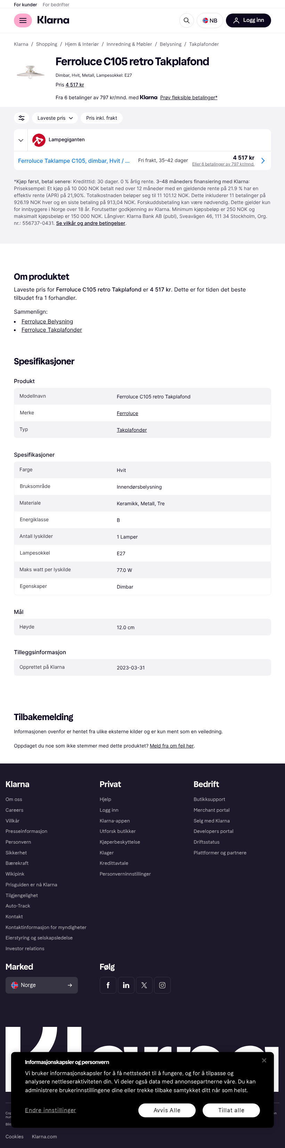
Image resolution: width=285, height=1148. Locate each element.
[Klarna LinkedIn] (126, 985)
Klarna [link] (21, 44)
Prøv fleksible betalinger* (189, 97)
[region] (142, 1090)
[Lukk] (264, 1060)
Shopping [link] (46, 44)
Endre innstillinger (50, 1110)
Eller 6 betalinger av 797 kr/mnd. (223, 164)
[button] (210, 20)
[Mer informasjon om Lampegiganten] (21, 140)
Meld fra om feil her (172, 746)
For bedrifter (56, 5)
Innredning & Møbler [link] (129, 44)
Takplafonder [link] (204, 44)
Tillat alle (231, 1110)
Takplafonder (132, 430)
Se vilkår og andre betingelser (90, 223)
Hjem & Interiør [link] (82, 44)
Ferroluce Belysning (47, 321)
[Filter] (21, 118)
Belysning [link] (170, 44)
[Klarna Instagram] (162, 985)
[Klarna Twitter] (144, 985)
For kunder (25, 5)
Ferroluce (127, 413)
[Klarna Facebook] (108, 985)
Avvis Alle (167, 1110)
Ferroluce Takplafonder (52, 329)
